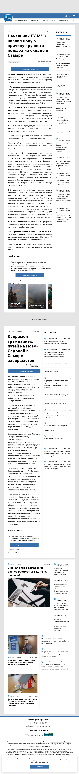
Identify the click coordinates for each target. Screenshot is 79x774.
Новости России (61, 55)
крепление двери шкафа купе (62, 121)
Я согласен (39, 766)
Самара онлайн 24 (15, 401)
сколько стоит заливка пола (54, 364)
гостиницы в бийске (15, 549)
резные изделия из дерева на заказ (63, 75)
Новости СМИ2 (13, 283)
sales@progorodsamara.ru (38, 726)
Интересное (47, 636)
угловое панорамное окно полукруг (56, 403)
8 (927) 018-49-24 (38, 723)
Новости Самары (16, 31)
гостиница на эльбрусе (16, 280)
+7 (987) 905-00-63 (17, 752)
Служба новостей (44, 61)
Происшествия (14, 62)
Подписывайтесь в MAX (30, 69)
